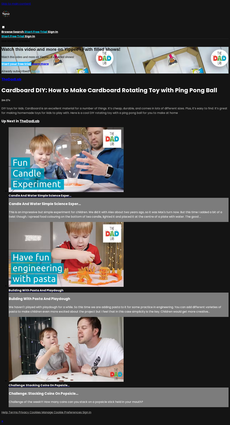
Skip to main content (16, 4)
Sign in (53, 32)
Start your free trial (16, 64)
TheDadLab (11, 79)
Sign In (30, 36)
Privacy (24, 412)
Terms (14, 412)
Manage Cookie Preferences (62, 412)
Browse (7, 32)
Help (5, 412)
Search (18, 32)
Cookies (36, 412)
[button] (3, 27)
